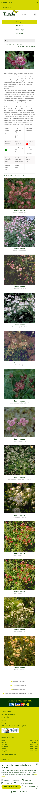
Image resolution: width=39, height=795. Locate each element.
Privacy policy (5, 717)
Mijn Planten (19, 33)
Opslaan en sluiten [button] (11, 787)
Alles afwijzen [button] (29, 787)
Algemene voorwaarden (8, 714)
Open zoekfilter (10, 41)
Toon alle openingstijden (9, 754)
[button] (20, 792)
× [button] (37, 764)
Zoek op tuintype (19, 29)
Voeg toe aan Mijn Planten (27, 46)
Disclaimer (5, 720)
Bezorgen (4, 723)
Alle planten (19, 26)
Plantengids (19, 22)
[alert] (19, 778)
